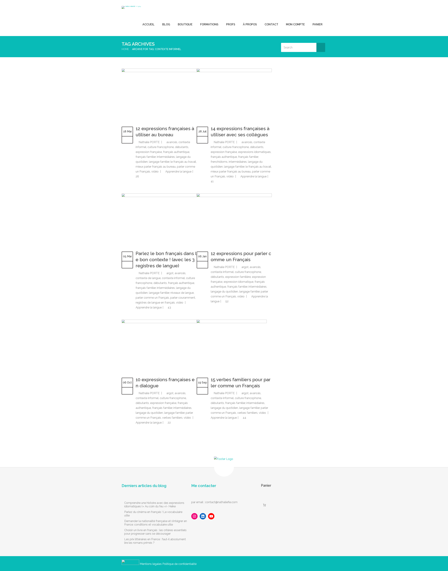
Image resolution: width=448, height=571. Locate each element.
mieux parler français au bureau (156, 166)
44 (244, 417)
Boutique (185, 24)
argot (169, 273)
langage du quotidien (224, 291)
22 (169, 422)
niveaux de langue (182, 292)
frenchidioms (219, 161)
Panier (318, 24)
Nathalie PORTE (149, 142)
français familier (146, 156)
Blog (166, 24)
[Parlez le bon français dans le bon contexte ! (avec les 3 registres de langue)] (159, 196)
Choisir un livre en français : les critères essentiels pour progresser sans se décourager (155, 531)
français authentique (176, 152)
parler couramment (182, 297)
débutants (181, 147)
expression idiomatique (238, 281)
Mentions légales (151, 564)
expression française (149, 152)
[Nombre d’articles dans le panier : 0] (264, 505)
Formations (209, 24)
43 (169, 307)
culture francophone (161, 147)
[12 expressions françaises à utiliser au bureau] (159, 71)
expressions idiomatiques (254, 152)
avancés (171, 142)
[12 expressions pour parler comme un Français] (234, 196)
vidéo (155, 171)
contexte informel (173, 278)
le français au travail (183, 161)
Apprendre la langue (178, 171)
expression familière (238, 277)
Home (125, 49)
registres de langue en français (155, 302)
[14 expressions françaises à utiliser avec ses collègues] (234, 71)
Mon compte (295, 24)
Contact (271, 24)
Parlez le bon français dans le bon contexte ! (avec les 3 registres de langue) (166, 259)
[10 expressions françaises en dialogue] (159, 322)
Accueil (148, 24)
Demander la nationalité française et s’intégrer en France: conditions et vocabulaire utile (155, 522)
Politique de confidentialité (179, 564)
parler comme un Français (152, 297)
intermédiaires (166, 156)
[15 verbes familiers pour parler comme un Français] (232, 322)
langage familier (159, 161)
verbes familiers (172, 417)
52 (227, 301)
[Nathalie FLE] (131, 7)
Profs (230, 24)
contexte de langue (148, 278)
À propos (250, 24)
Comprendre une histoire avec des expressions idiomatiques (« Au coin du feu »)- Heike (154, 504)
